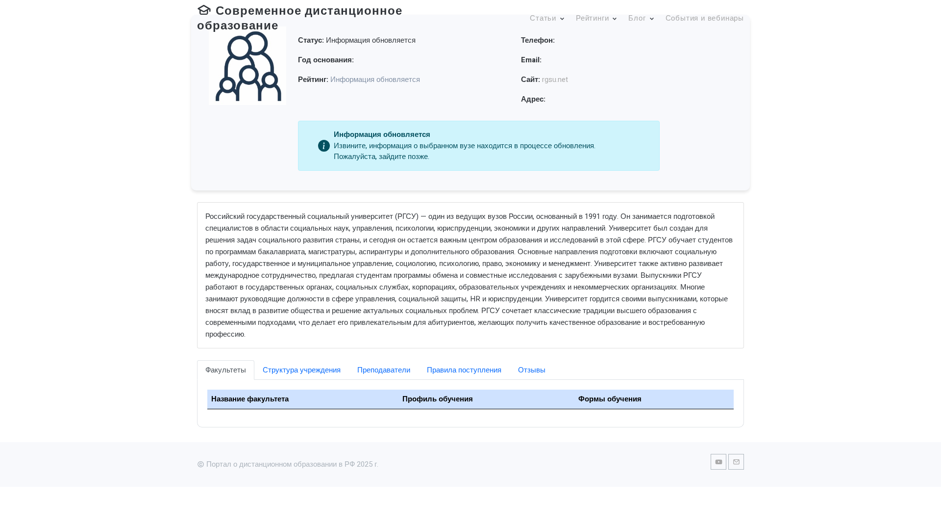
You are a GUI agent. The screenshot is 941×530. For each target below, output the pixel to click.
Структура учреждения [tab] (302, 370)
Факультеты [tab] (225, 370)
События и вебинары (705, 18)
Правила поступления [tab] (464, 370)
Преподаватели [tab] (383, 370)
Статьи (543, 18)
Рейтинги (592, 18)
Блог (636, 18)
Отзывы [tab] (531, 370)
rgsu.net (555, 79)
